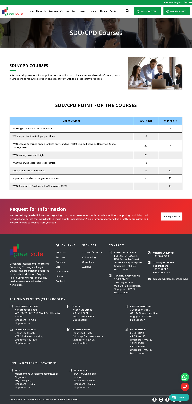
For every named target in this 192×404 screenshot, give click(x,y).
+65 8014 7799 (161, 256)
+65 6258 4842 (161, 272)
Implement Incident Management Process (36, 178)
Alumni (104, 11)
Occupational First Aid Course (29, 170)
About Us (41, 11)
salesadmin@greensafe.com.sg (170, 279)
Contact (114, 11)
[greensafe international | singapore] (12, 11)
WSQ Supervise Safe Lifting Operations (34, 136)
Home (30, 11)
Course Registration (176, 2)
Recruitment (79, 11)
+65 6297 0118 (160, 269)
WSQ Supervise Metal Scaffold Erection (34, 162)
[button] (185, 377)
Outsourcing (89, 257)
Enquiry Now (170, 216)
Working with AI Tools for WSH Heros (32, 128)
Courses (64, 11)
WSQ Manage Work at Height (29, 155)
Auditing (86, 266)
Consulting (88, 262)
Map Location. (22, 387)
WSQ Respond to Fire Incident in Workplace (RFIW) (41, 186)
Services (53, 11)
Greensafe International (43, 399)
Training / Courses (92, 252)
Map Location (121, 269)
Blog (58, 266)
